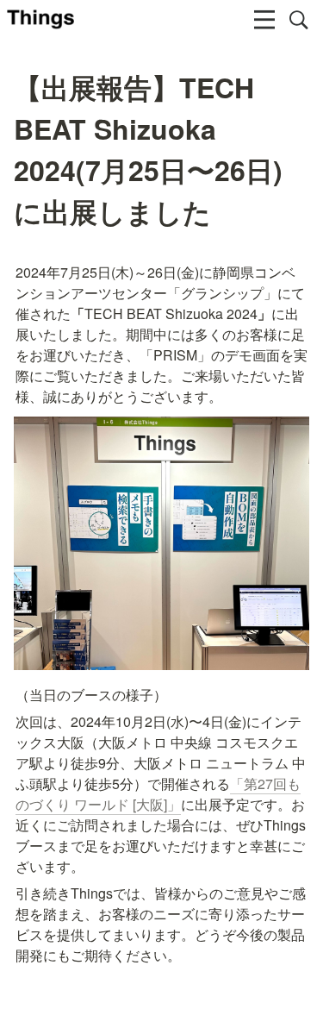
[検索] (299, 20)
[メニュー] (264, 20)
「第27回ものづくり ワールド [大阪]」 (158, 794)
